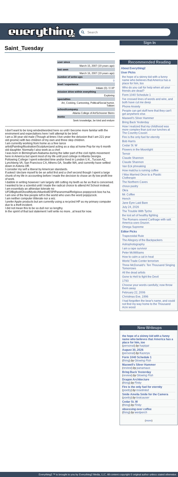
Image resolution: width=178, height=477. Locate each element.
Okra (125, 190)
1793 (125, 280)
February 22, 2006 (133, 292)
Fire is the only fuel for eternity (141, 137)
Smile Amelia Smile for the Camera (145, 394)
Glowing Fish (143, 360)
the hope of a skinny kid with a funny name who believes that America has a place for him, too (146, 80)
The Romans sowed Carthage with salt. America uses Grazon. (147, 221)
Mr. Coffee (128, 194)
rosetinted (142, 390)
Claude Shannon (133, 158)
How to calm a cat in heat (138, 256)
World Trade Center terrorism (140, 261)
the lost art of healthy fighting (140, 215)
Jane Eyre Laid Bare (135, 202)
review (127, 368)
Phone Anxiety (131, 106)
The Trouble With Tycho (137, 211)
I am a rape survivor (134, 248)
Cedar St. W (129, 145)
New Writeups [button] (149, 328)
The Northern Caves (135, 182)
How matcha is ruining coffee (140, 170)
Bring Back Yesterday (135, 122)
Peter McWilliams (133, 252)
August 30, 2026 (132, 349)
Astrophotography (133, 244)
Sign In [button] (149, 43)
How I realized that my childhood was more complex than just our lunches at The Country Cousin (146, 130)
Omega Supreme (133, 227)
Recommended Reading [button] (149, 62)
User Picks (128, 72)
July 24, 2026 (130, 207)
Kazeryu (145, 353)
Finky (138, 382)
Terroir (126, 153)
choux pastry (130, 186)
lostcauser (142, 397)
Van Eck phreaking (134, 166)
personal (128, 345)
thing (126, 360)
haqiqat (144, 345)
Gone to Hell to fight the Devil (140, 276)
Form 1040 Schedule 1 (136, 95)
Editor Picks (129, 231)
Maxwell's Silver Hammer (138, 118)
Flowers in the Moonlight (137, 149)
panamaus (143, 368)
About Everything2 (133, 68)
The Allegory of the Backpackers (142, 240)
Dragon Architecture (135, 379)
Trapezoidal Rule (133, 236)
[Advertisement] (89, 11)
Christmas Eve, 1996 (135, 296)
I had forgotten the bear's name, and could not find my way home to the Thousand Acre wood (149, 304)
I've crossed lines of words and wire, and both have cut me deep (148, 100)
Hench (126, 198)
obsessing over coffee (137, 409)
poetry (127, 390)
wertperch (141, 412)
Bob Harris (129, 141)
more (149, 420)
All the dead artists (133, 272)
